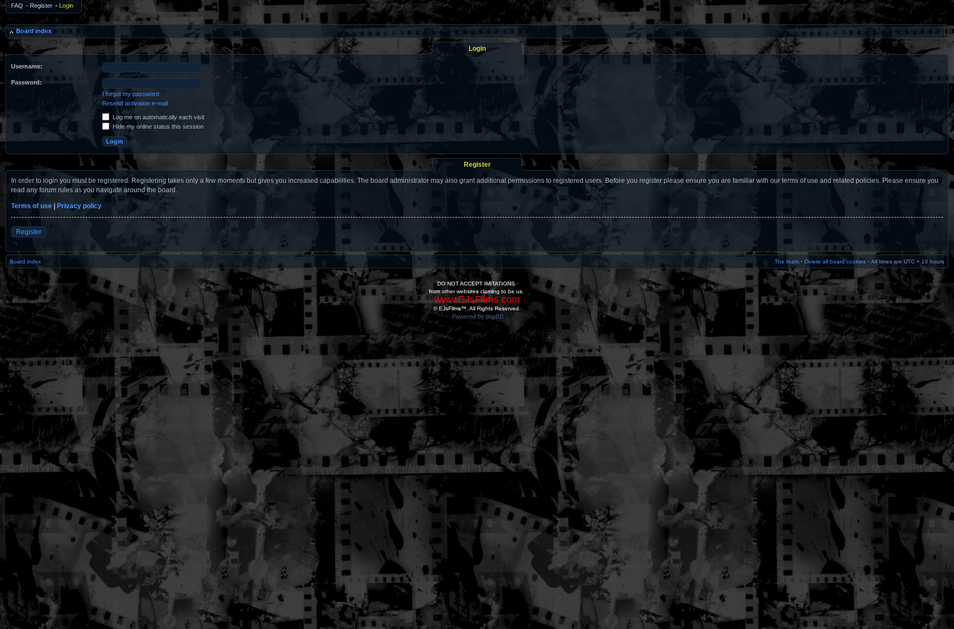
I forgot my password (130, 94)
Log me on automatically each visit (157, 117)
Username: (27, 66)
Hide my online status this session (157, 126)
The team (787, 261)
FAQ (17, 5)
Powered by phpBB (478, 316)
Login (66, 5)
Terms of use (31, 206)
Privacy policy (79, 206)
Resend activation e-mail (135, 103)
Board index (33, 31)
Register (41, 5)
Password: (26, 82)
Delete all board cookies (835, 261)
